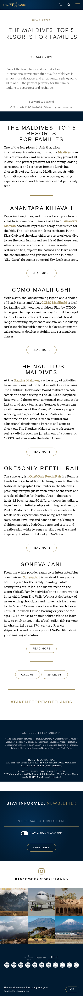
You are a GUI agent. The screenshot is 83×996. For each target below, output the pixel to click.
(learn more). (22, 991)
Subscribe (41, 847)
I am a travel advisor (46, 833)
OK (72, 989)
